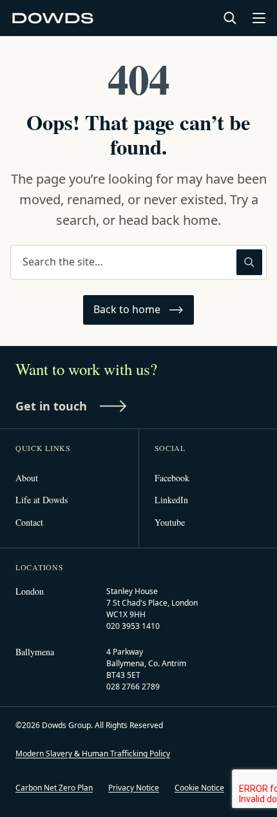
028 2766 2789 (133, 686)
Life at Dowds (41, 500)
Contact (29, 522)
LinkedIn (171, 500)
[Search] (230, 18)
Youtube (170, 522)
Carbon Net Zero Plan (54, 787)
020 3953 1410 (133, 625)
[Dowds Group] (53, 18)
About (26, 478)
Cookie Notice (199, 787)
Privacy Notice (133, 787)
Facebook (172, 478)
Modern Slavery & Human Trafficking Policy (92, 753)
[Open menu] (259, 18)
